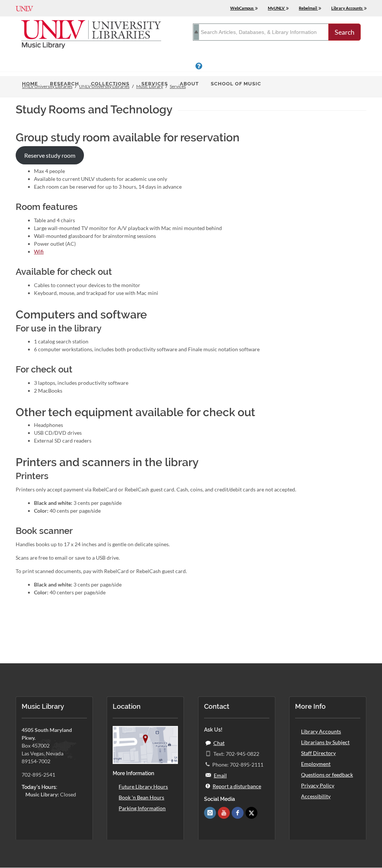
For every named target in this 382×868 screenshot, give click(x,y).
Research (64, 84)
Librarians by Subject (325, 742)
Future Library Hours (143, 786)
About (189, 84)
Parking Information (142, 808)
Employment (316, 764)
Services (154, 84)
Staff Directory (318, 753)
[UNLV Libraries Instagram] (210, 813)
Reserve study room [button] (49, 155)
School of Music (236, 84)
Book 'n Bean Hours (141, 797)
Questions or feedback (327, 774)
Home (30, 84)
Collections (110, 84)
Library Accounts (321, 731)
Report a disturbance (237, 786)
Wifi (39, 251)
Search (344, 32)
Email (220, 775)
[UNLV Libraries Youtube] (224, 813)
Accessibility (316, 796)
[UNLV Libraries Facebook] (238, 813)
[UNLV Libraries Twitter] (251, 813)
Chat (219, 743)
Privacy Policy (317, 785)
